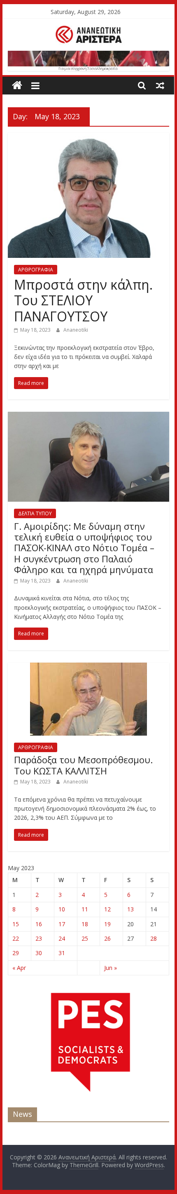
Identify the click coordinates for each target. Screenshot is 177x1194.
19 (107, 924)
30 (38, 953)
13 (130, 909)
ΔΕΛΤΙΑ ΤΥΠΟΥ (35, 513)
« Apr (19, 968)
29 (15, 953)
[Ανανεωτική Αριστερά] (17, 85)
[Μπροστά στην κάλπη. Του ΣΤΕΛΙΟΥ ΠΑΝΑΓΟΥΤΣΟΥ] (88, 137)
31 (61, 953)
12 (107, 909)
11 (85, 909)
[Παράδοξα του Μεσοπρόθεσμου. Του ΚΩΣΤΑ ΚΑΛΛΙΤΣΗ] (88, 667)
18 (85, 924)
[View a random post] (160, 85)
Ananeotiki (75, 329)
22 (15, 938)
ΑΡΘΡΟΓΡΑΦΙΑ (35, 269)
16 (38, 924)
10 (61, 909)
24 (61, 938)
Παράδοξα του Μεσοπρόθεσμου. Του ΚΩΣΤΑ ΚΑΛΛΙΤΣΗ (83, 764)
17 (61, 924)
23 (38, 938)
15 (15, 924)
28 (153, 938)
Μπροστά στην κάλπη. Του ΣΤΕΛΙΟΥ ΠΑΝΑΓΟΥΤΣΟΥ (83, 300)
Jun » (110, 968)
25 (85, 938)
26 (107, 938)
